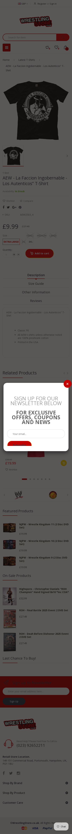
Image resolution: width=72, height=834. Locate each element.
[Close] (67, 384)
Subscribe (19, 445)
